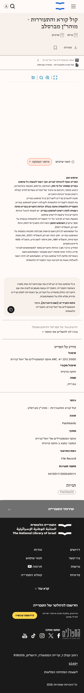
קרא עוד (43, 588)
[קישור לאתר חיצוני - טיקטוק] (33, 635)
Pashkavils (67, 492)
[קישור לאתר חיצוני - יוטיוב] (24, 635)
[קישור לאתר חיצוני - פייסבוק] (58, 635)
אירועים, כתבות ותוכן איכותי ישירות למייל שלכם (60, 615)
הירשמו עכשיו (24, 615)
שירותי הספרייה (61, 509)
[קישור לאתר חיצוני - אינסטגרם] (42, 635)
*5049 (73, 663)
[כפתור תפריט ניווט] (73, 6)
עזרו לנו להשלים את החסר (61, 332)
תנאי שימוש (62, 162)
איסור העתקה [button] (40, 162)
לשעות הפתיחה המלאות (61, 672)
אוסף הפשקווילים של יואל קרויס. (58, 60)
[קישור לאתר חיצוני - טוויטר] (51, 635)
